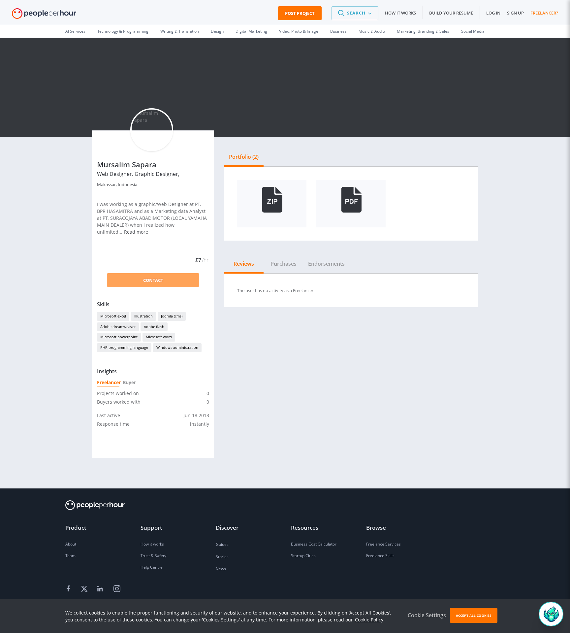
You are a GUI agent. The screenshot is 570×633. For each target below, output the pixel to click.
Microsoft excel (113, 316)
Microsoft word (159, 336)
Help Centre (152, 567)
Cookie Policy (369, 619)
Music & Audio (372, 31)
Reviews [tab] (244, 263)
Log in (493, 13)
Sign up (515, 13)
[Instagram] (117, 589)
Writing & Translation (179, 31)
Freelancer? (544, 13)
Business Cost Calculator (313, 544)
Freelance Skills (380, 555)
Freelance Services (383, 544)
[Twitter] (85, 589)
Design (217, 31)
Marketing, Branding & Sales (423, 31)
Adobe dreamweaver (118, 326)
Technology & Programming (122, 31)
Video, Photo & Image (298, 31)
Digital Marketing (251, 31)
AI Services (75, 31)
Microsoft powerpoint (119, 336)
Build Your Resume (451, 13)
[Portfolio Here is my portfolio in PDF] (351, 203)
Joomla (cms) (171, 316)
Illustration (143, 316)
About (70, 544)
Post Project (300, 13)
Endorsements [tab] (326, 263)
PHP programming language (124, 347)
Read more (136, 232)
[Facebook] (69, 589)
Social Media (473, 31)
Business (338, 31)
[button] (355, 13)
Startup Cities (303, 555)
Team (70, 555)
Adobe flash (154, 326)
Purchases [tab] (283, 263)
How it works (400, 13)
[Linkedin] (101, 589)
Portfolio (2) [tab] (244, 156)
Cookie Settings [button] (427, 615)
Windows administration (177, 347)
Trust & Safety (153, 555)
